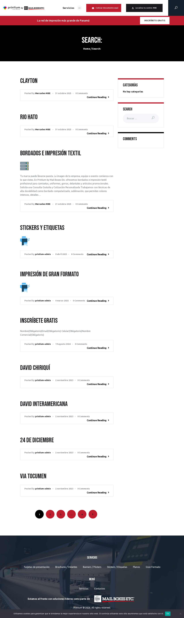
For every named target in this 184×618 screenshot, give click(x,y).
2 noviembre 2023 (64, 380)
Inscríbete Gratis (39, 321)
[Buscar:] (141, 118)
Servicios (83, 588)
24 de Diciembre (37, 440)
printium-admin (43, 254)
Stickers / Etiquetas (117, 567)
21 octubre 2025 (63, 204)
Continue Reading (97, 97)
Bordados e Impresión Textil (50, 153)
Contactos (99, 588)
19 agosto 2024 (63, 344)
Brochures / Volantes (66, 567)
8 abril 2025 (61, 254)
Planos (136, 567)
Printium (77, 607)
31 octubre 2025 (63, 93)
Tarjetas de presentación (37, 567)
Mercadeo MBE (43, 93)
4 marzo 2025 (62, 300)
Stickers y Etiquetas (42, 228)
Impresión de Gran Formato (49, 274)
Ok (167, 613)
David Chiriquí (35, 368)
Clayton (29, 81)
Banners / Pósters (92, 567)
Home (86, 48)
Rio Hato (29, 117)
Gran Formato (153, 567)
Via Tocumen (33, 476)
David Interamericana (44, 404)
